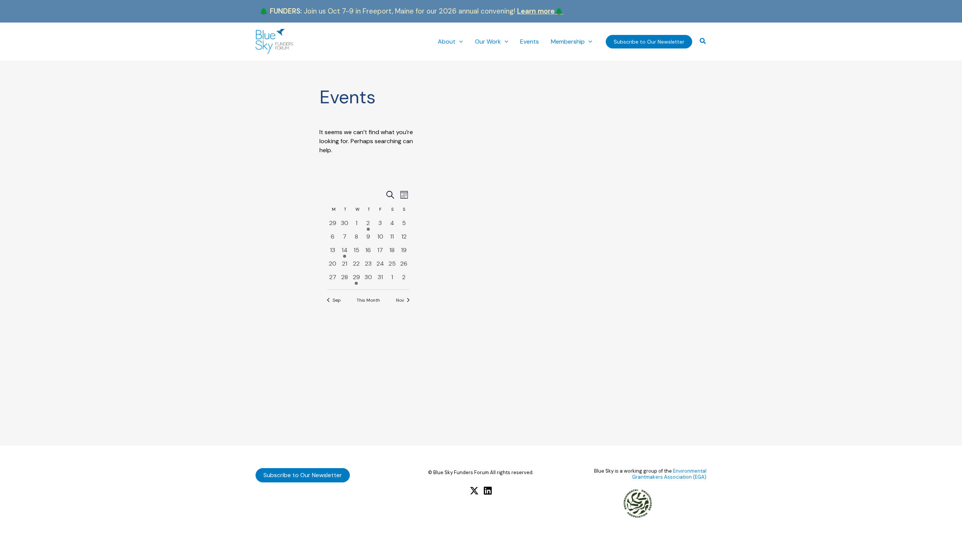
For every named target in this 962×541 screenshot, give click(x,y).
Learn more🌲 (540, 11)
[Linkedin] (487, 490)
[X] (474, 490)
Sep (337, 300)
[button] (459, 42)
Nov (400, 300)
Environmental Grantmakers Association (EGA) (669, 474)
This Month (368, 300)
